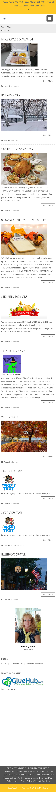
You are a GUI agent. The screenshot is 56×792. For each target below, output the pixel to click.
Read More (48, 81)
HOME (8, 768)
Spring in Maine (47, 778)
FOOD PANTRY (20, 768)
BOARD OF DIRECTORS (25, 774)
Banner (15, 140)
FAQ (52, 771)
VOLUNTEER (22, 771)
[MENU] (49, 18)
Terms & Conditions (43, 781)
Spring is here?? (31, 778)
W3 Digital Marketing (40, 788)
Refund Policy (12, 781)
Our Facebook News (45, 774)
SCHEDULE (8, 774)
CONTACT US (42, 771)
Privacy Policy (26, 781)
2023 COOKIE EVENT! (13, 778)
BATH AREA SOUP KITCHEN (39, 768)
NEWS (32, 771)
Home (3, 30)
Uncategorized (18, 545)
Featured (15, 86)
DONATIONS (9, 771)
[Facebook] (28, 10)
